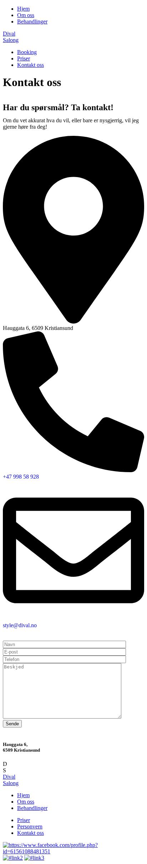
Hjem (23, 9)
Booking (27, 52)
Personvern (29, 826)
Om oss (25, 15)
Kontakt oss (30, 65)
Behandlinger (32, 21)
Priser (23, 58)
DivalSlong (11, 780)
